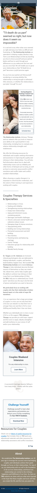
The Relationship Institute (11, 488)
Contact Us (32, 488)
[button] (18, 2)
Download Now (18, 421)
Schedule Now (26, 131)
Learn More (18, 370)
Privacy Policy (14, 490)
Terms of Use (22, 490)
